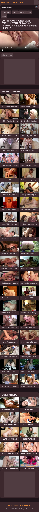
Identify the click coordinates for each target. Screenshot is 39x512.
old (11, 55)
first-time (22, 12)
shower (5, 55)
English (36, 2)
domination (6, 12)
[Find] (36, 7)
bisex (4, 16)
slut (29, 12)
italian (15, 12)
